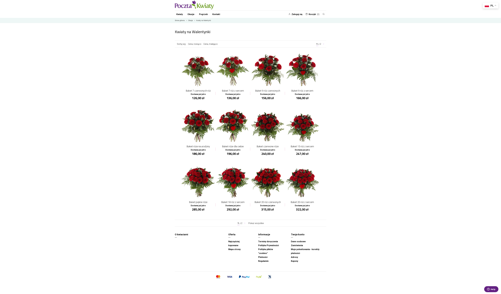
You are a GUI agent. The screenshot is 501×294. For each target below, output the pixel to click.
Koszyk (314, 14)
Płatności (262, 257)
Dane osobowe (298, 241)
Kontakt (216, 14)
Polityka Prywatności (268, 245)
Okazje (190, 14)
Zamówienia (297, 245)
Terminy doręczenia (268, 241)
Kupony (294, 261)
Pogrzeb (203, 14)
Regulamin (263, 261)
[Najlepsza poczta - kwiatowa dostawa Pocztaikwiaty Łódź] (194, 5)
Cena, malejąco (210, 44)
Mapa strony (234, 249)
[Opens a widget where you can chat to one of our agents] (491, 289)
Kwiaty (179, 14)
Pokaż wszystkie (256, 223)
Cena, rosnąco (194, 44)
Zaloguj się (297, 14)
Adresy (294, 257)
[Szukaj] (323, 14)
